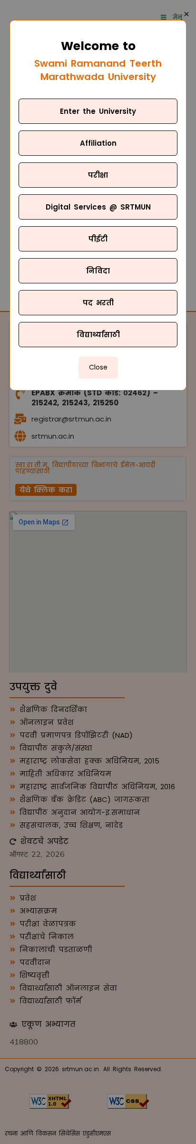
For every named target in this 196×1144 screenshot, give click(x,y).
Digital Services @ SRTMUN (98, 207)
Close (98, 367)
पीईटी (98, 239)
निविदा (98, 271)
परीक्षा (98, 175)
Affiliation (98, 143)
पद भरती (98, 303)
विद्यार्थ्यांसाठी (98, 335)
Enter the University (98, 111)
